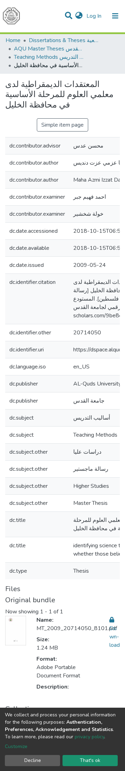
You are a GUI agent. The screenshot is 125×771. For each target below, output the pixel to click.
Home (13, 40)
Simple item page (62, 125)
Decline (32, 760)
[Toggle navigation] (115, 16)
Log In (94, 16)
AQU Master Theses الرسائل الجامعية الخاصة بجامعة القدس (48, 49)
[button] (79, 16)
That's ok (90, 760)
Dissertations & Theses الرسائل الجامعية (63, 40)
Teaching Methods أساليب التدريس (48, 57)
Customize (16, 746)
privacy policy (89, 736)
